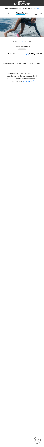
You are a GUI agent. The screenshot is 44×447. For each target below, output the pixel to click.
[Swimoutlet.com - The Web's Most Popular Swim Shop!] (22, 14)
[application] (37, 440)
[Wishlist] (36, 13)
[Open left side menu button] (3, 13)
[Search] (7, 13)
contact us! (28, 81)
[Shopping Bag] (40, 13)
